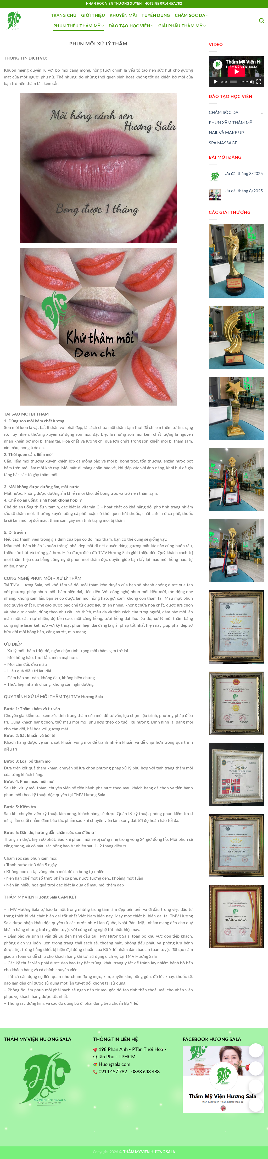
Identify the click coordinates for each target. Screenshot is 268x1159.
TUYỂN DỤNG (156, 15)
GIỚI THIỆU (93, 15)
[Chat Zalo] (256, 1087)
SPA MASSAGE (223, 143)
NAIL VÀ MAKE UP (226, 133)
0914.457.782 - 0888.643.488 (129, 1072)
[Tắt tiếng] (252, 81)
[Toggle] (262, 113)
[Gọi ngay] (256, 1068)
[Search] (261, 20)
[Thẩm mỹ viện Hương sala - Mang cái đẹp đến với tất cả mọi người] (23, 21)
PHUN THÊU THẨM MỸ (76, 26)
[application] (236, 71)
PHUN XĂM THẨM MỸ (230, 123)
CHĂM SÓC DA (190, 15)
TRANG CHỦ (63, 15)
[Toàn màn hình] (258, 81)
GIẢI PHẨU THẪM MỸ (180, 26)
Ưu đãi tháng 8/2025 (244, 174)
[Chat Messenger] (256, 1105)
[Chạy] (215, 81)
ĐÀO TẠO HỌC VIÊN (129, 26)
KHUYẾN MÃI (123, 15)
